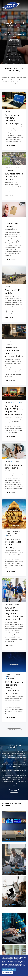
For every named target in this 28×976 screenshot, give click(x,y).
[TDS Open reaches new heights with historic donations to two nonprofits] (14, 590)
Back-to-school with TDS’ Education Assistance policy (13, 119)
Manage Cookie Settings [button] (9, 969)
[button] (14, 729)
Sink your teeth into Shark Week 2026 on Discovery (13, 543)
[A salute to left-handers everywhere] (14, 209)
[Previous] (2, 31)
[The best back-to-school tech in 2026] (14, 451)
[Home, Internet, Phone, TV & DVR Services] (10, 6)
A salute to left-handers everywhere (12, 226)
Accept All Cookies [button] (7, 972)
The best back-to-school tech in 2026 (14, 468)
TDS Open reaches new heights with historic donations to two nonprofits (14, 613)
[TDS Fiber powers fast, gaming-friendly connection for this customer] (14, 662)
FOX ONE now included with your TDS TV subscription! (14, 25)
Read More (14, 41)
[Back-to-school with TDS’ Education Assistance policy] (14, 100)
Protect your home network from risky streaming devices (14, 351)
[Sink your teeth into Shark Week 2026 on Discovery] (14, 514)
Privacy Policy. (16, 967)
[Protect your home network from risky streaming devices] (14, 331)
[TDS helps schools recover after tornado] (14, 158)
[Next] (26, 31)
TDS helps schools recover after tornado (14, 176)
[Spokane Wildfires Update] (14, 275)
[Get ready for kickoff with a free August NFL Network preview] (14, 393)
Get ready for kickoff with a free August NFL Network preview (14, 410)
